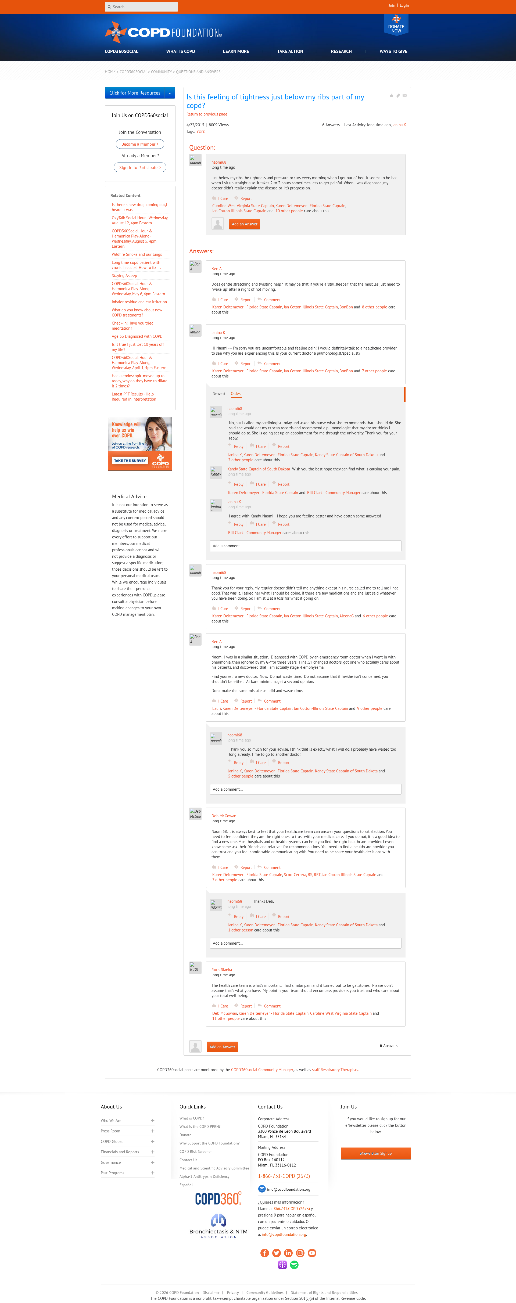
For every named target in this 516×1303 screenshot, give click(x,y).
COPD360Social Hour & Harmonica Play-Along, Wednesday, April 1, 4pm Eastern (139, 362)
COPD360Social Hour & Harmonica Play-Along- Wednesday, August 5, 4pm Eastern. (134, 238)
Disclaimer (211, 1292)
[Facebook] (264, 1253)
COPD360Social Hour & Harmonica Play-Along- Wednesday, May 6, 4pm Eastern (138, 288)
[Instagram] (300, 1253)
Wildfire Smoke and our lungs (137, 254)
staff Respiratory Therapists (335, 1069)
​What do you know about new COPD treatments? (137, 312)
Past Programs (112, 1172)
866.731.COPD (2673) (292, 1208)
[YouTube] (312, 1253)
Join (392, 5)
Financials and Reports (120, 1151)
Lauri (216, 708)
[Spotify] (294, 1265)
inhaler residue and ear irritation (139, 301)
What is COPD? (192, 1118)
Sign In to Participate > (140, 167)
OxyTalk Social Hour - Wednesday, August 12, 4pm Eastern (140, 220)
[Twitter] (276, 1253)
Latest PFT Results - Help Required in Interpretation (134, 396)
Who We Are (111, 1120)
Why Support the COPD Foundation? (209, 1143)
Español (186, 1184)
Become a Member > (140, 144)
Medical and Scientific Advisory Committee (214, 1168)
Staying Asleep (124, 275)
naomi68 (219, 162)
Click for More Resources (134, 93)
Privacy (233, 1292)
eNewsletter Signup (376, 1153)
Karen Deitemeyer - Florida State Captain (310, 205)
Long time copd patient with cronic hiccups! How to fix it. (136, 265)
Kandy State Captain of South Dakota (346, 454)
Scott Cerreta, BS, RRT (302, 874)
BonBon (346, 306)
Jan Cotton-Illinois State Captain (239, 210)
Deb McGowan (224, 1013)
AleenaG (346, 615)
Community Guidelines (265, 1292)
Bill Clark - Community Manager (333, 492)
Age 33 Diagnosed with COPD (137, 336)
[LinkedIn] (288, 1253)
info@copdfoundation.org (284, 1234)
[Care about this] (391, 95)
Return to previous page (207, 114)
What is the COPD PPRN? (200, 1126)
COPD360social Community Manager (262, 1069)
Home (110, 71)
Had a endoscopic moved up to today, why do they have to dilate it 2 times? (139, 380)
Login (404, 5)
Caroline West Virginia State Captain (243, 205)
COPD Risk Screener (196, 1151)
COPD (201, 131)
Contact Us (188, 1159)
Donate (396, 25)
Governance (111, 1162)
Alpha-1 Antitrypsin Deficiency (205, 1176)
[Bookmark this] (398, 95)
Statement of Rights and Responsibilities (324, 1292)
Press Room (110, 1130)
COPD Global (112, 1141)
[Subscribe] (405, 95)
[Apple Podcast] (282, 1265)
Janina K (399, 124)
